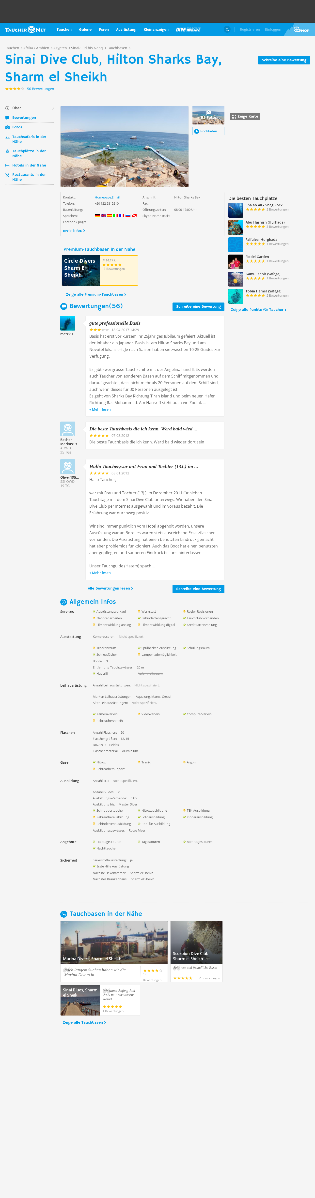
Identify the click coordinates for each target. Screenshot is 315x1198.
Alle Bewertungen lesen (109, 588)
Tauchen (64, 29)
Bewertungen (24, 117)
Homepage (103, 197)
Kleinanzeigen (156, 29)
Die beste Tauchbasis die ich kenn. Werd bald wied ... (143, 428)
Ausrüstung (126, 29)
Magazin (188, 29)
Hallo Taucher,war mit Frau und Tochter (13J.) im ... (143, 466)
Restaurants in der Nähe (29, 177)
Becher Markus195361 (72, 441)
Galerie (85, 29)
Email (116, 197)
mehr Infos (72, 230)
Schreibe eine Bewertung (284, 60)
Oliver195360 (71, 477)
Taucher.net (25, 29)
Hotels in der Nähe (29, 165)
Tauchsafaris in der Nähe (29, 139)
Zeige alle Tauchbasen (83, 1022)
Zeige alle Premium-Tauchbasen (94, 294)
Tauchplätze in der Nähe (29, 154)
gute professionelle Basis (115, 323)
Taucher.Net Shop (299, 29)
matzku (66, 334)
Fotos (17, 127)
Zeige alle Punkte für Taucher (257, 309)
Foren (104, 29)
